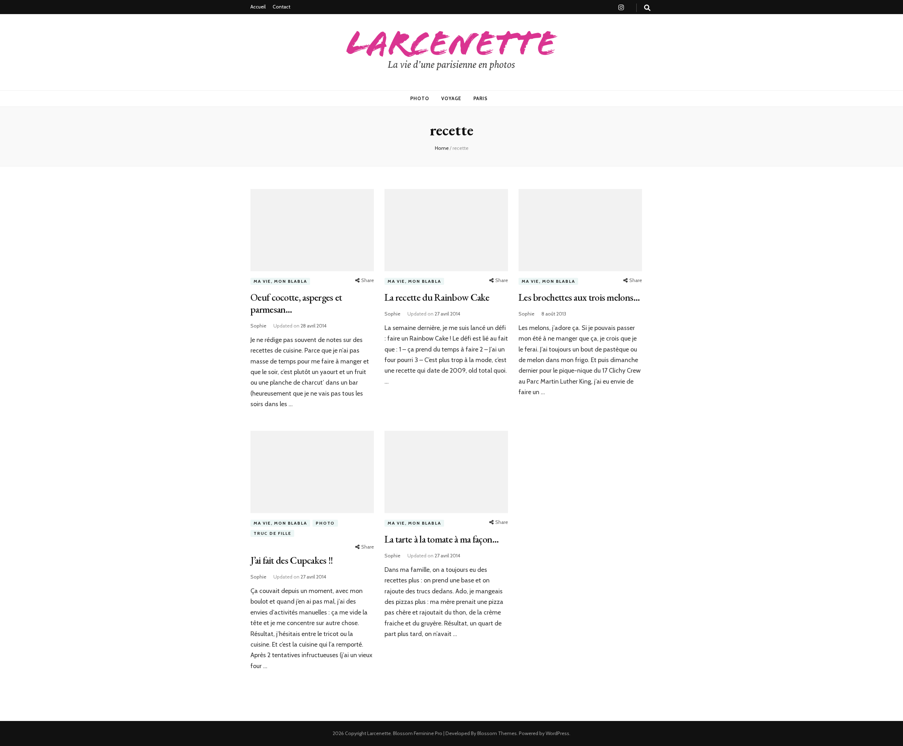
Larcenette (379, 733)
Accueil (258, 7)
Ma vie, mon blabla (280, 281)
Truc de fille (272, 533)
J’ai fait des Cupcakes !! (291, 560)
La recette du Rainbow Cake (437, 297)
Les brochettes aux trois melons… (579, 297)
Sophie (258, 326)
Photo (419, 98)
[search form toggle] (647, 8)
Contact (281, 7)
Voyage (451, 98)
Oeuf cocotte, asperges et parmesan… (296, 303)
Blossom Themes (496, 733)
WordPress (557, 733)
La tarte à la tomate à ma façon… (441, 539)
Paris (480, 98)
